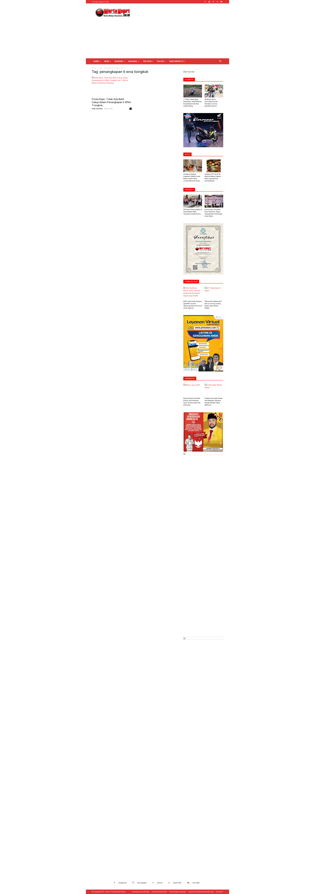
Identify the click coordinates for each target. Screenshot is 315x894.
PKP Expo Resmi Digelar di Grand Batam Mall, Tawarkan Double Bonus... (192, 212)
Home (96, 61)
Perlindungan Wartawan (177, 892)
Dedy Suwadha (97, 108)
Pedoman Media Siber (159, 892)
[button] (220, 61)
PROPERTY (189, 190)
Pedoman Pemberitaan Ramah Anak (200, 892)
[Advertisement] (178, 12)
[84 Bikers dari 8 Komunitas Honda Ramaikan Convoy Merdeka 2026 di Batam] (214, 91)
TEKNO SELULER (191, 282)
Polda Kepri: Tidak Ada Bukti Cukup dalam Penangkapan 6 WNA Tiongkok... (111, 102)
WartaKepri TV (176, 61)
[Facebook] (205, 1)
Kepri (106, 61)
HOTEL (187, 154)
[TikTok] (213, 1)
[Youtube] (221, 1)
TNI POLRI (147, 61)
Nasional (132, 61)
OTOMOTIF (189, 80)
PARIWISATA (190, 379)
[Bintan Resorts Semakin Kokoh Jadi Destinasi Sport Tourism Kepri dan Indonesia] (192, 390)
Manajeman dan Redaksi (140, 892)
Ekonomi (119, 61)
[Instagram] (209, 1)
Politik (160, 61)
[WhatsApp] (217, 1)
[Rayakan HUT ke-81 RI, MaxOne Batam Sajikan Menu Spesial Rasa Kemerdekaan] (214, 165)
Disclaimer (219, 892)
